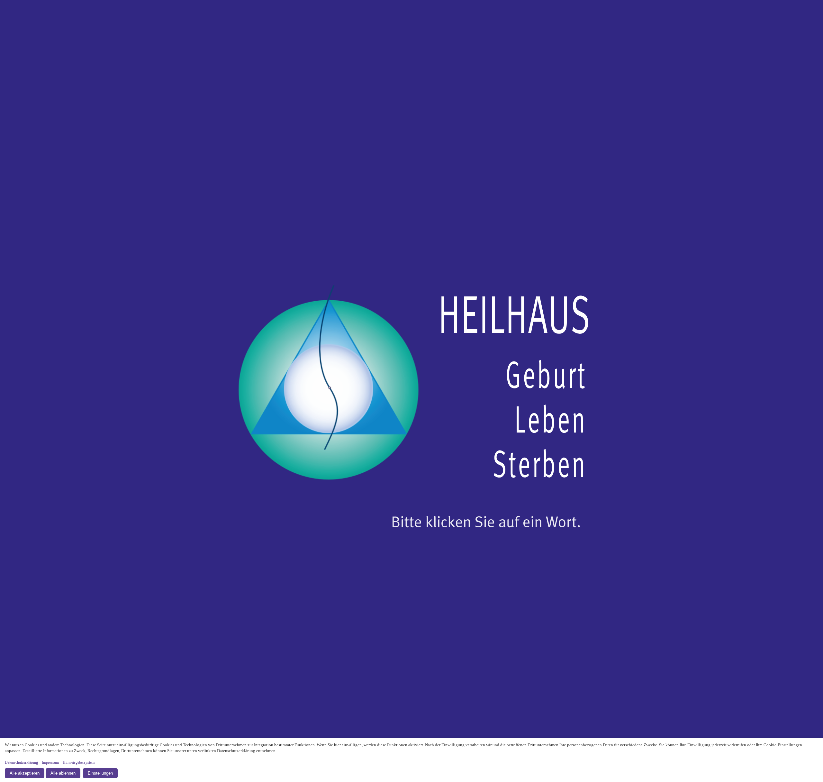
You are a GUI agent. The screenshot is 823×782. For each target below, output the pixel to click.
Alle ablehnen (63, 773)
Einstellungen (100, 773)
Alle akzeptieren (25, 773)
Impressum (50, 762)
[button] (411, 391)
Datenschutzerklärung (21, 762)
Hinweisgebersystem (79, 762)
